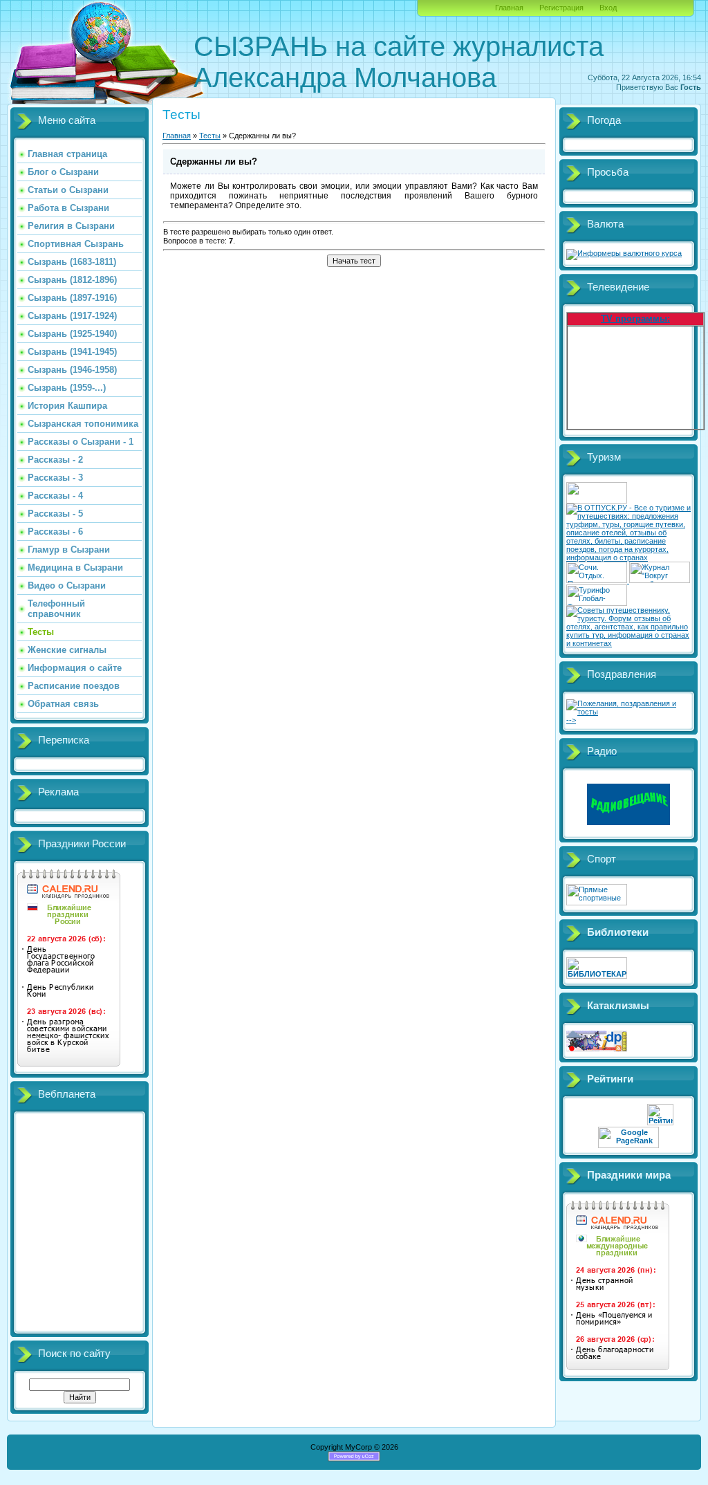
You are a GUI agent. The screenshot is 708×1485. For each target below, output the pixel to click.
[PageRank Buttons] (628, 1145)
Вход (608, 7)
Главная (509, 7)
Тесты (210, 135)
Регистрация (561, 7)
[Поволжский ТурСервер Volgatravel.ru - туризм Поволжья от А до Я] (596, 501)
